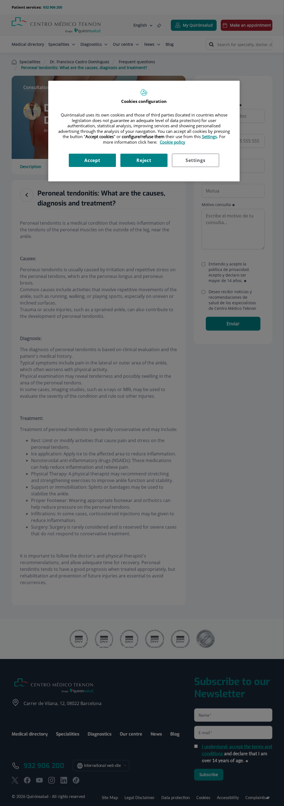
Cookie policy (172, 142)
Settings (195, 160)
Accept (92, 160)
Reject (143, 160)
